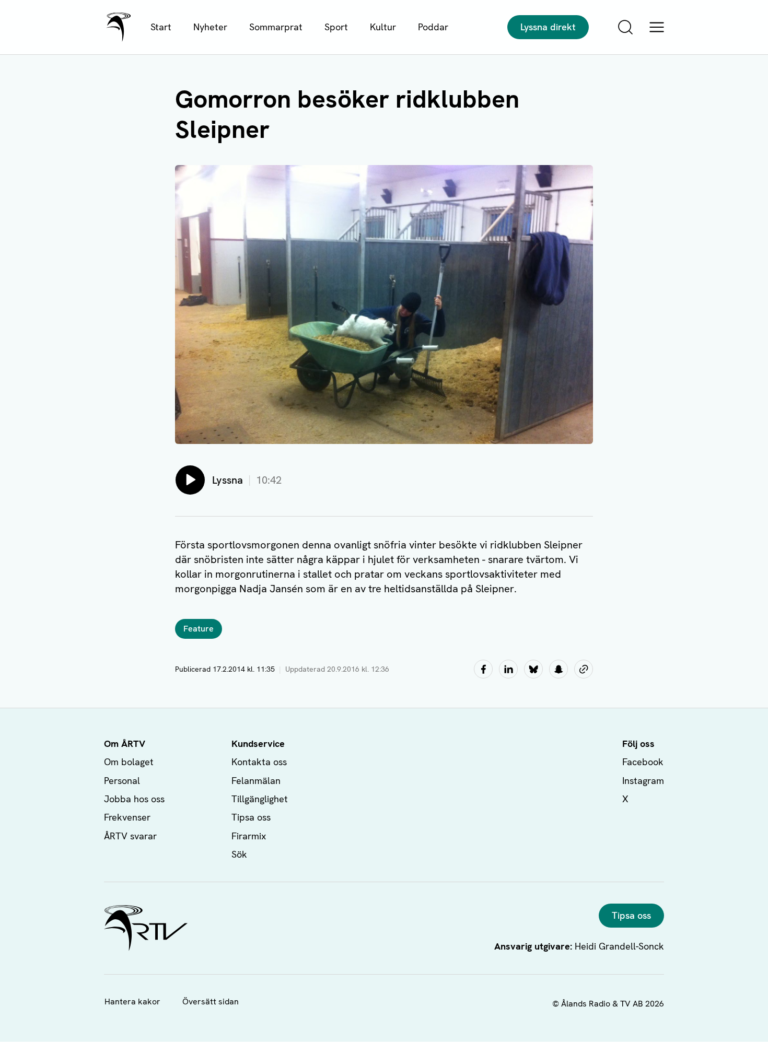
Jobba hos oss (134, 799)
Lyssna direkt (548, 27)
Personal (122, 781)
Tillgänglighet (259, 799)
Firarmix (248, 836)
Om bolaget (129, 762)
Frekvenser (127, 817)
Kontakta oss (259, 762)
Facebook (643, 762)
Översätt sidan (210, 1001)
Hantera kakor (132, 1001)
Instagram (643, 781)
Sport (336, 27)
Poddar (433, 27)
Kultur (383, 27)
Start (160, 27)
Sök (239, 854)
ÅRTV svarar (130, 836)
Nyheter (210, 27)
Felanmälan (256, 781)
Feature (198, 628)
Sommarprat (275, 27)
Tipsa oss (251, 817)
